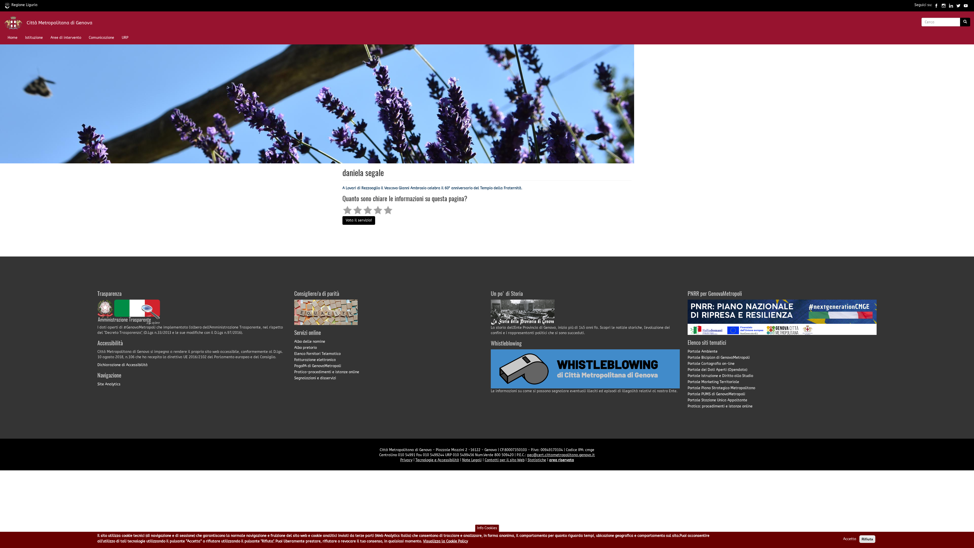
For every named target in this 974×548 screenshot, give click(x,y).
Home (13, 38)
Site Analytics (108, 384)
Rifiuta (867, 539)
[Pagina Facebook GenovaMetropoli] (936, 5)
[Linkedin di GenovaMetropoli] (951, 5)
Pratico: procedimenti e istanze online (720, 406)
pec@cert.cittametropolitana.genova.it (561, 455)
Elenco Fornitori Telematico (317, 354)
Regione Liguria (24, 5)
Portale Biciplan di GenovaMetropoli (719, 357)
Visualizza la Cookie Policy (445, 541)
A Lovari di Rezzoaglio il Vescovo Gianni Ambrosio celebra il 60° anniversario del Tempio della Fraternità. (432, 188)
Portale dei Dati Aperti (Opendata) (717, 370)
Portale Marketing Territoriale (713, 382)
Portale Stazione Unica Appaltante (717, 400)
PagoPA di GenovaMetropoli (317, 366)
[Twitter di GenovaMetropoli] (958, 5)
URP (125, 38)
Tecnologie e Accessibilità (437, 460)
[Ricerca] (965, 22)
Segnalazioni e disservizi (315, 378)
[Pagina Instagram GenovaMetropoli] (944, 5)
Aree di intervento (65, 38)
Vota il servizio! (359, 220)
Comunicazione (101, 38)
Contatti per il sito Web (505, 460)
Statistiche (537, 460)
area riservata (561, 460)
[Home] (15, 24)
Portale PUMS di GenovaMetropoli (716, 394)
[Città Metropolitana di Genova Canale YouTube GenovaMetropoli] (966, 5)
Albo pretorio (305, 348)
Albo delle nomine (309, 341)
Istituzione (34, 38)
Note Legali (472, 460)
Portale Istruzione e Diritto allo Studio (720, 376)
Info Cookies (487, 528)
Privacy (406, 460)
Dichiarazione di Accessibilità (122, 365)
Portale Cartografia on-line (711, 364)
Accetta (849, 539)
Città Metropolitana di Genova (59, 23)
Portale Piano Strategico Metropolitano (721, 388)
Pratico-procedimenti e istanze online (326, 372)
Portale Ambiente (703, 351)
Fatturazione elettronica (315, 360)
